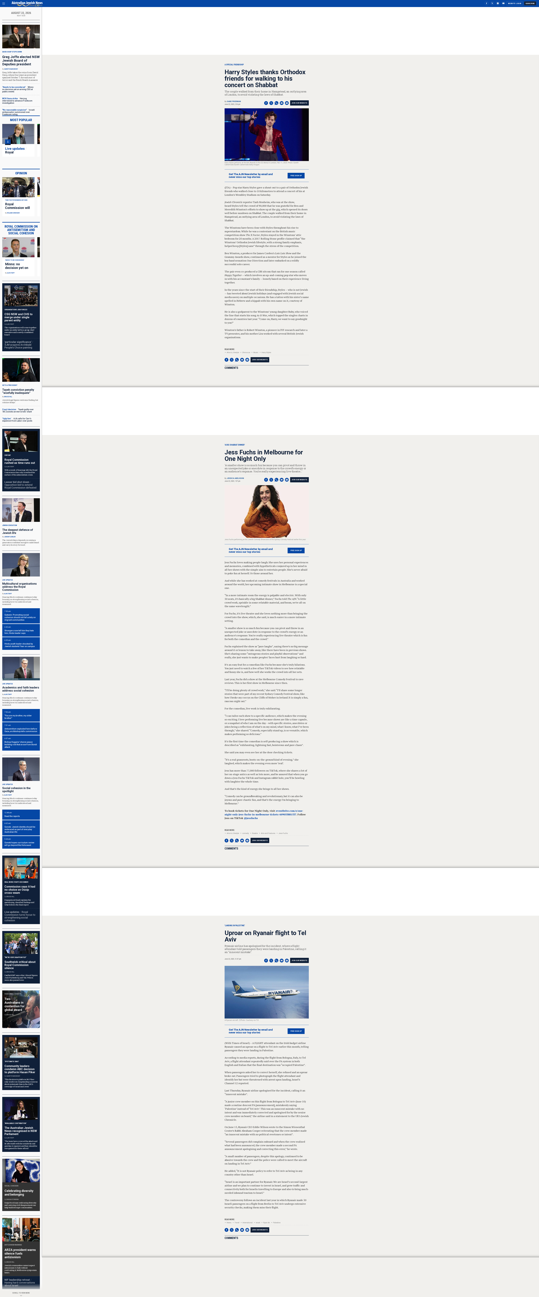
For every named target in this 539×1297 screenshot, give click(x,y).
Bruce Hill (8, 396)
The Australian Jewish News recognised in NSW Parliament (20, 1131)
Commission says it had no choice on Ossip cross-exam (19, 889)
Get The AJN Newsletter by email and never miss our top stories (251, 175)
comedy (245, 833)
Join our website (299, 103)
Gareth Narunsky (11, 69)
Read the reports (12, 816)
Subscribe (530, 3)
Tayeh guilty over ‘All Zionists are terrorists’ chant (18, 410)
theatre (255, 833)
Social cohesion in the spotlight (16, 789)
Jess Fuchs (283, 833)
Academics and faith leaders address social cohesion (20, 689)
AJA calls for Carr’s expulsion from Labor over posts (17, 419)
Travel (237, 1223)
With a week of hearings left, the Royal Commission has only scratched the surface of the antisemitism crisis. (20, 472)
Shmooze (246, 352)
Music (255, 352)
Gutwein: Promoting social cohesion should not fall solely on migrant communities (20, 617)
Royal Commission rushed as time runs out (19, 461)
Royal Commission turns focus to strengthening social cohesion (19, 916)
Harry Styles (266, 352)
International (248, 1223)
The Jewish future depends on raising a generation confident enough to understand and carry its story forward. (20, 542)
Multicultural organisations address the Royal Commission (19, 587)
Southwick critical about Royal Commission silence (20, 965)
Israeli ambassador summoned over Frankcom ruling (18, 112)
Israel (258, 1223)
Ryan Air (266, 1223)
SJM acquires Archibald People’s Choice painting (18, 346)
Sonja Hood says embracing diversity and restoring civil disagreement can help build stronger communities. (20, 1205)
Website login (514, 3)
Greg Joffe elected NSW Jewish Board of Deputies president (21, 60)
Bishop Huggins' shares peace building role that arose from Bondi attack (20, 744)
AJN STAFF (11, 273)
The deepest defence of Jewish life (17, 531)
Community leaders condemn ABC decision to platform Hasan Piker (19, 1069)
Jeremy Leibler (10, 537)
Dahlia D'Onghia (12, 1199)
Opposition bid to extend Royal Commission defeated (20, 486)
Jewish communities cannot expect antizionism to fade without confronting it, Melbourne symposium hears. (20, 1269)
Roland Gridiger (13, 213)
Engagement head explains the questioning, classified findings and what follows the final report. (19, 902)
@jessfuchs (251, 818)
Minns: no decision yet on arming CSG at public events (18, 89)
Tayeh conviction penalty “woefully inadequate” (18, 391)
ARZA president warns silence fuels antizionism (20, 1253)
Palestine (276, 1223)
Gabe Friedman (234, 101)
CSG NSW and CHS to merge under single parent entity (18, 317)
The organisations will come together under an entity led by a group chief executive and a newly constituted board (20, 331)
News (229, 1223)
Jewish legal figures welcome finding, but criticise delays (20, 401)
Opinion (21, 173)
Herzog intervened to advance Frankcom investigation (17, 100)
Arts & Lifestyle (233, 352)
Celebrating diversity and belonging (18, 1192)
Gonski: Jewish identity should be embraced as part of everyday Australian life (19, 829)
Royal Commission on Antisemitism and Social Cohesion (21, 230)
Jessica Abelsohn (235, 478)
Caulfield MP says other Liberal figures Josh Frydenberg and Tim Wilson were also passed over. (21, 977)
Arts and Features (268, 833)
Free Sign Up (296, 176)
